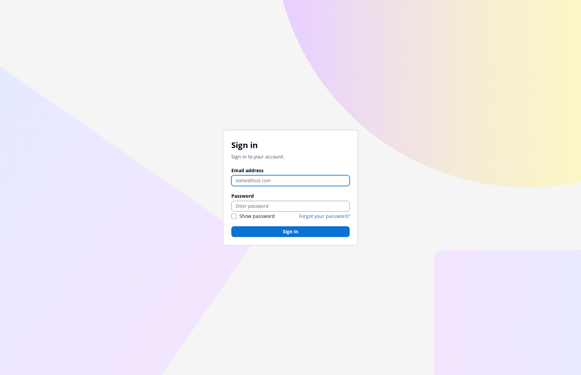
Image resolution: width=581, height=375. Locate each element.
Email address (247, 170)
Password (242, 196)
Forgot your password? (324, 216)
